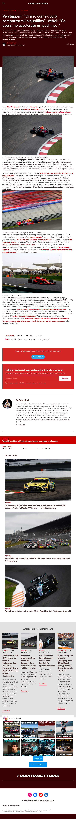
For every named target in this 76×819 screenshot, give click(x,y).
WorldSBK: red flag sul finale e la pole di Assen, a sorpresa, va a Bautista (30, 441)
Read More (6, 711)
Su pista (24, 11)
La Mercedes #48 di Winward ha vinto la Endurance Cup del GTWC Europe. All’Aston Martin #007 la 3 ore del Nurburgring (35, 506)
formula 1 (21, 339)
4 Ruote (5, 11)
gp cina (28, 339)
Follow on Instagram (38, 765)
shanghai (34, 339)
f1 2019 (15, 339)
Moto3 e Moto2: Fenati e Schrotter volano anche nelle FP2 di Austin (28, 449)
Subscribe (65, 378)
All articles (20, 425)
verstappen (42, 339)
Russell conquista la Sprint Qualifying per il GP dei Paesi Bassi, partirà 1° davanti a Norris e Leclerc (65, 663)
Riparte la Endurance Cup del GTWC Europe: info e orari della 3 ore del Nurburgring (37, 559)
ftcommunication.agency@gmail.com (41, 801)
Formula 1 (15, 11)
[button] (11, 729)
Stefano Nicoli (11, 43)
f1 (10, 339)
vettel (48, 339)
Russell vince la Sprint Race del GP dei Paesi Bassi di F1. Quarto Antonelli (38, 611)
